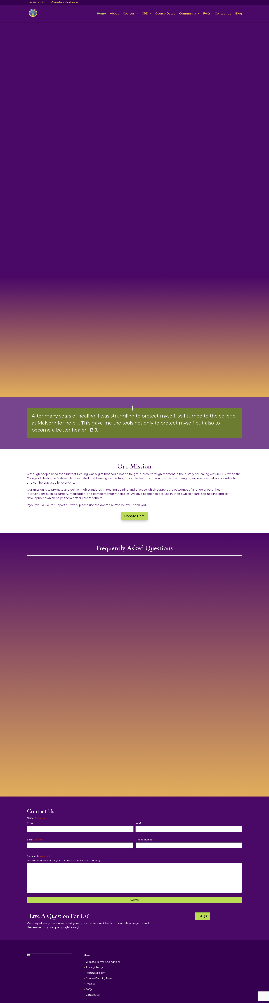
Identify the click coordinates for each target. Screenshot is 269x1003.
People (90, 983)
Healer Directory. (95, 666)
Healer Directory (215, 372)
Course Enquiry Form (99, 978)
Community (187, 13)
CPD (145, 13)
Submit (134, 899)
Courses (129, 13)
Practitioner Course (134, 376)
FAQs (207, 13)
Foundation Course (54, 372)
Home (101, 13)
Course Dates (165, 13)
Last (138, 822)
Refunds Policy (95, 972)
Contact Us (223, 13)
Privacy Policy (94, 967)
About (114, 13)
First (30, 822)
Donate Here (134, 516)
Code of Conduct (225, 670)
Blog (238, 13)
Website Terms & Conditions (103, 961)
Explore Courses (43, 167)
